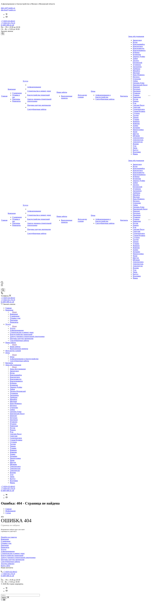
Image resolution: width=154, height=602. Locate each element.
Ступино (136, 113)
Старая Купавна (139, 111)
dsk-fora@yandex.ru (8, 10)
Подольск (136, 89)
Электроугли (138, 142)
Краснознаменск (139, 50)
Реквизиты (16, 101)
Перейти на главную (9, 537)
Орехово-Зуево (138, 83)
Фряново (136, 123)
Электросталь (138, 140)
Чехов (135, 132)
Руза (134, 103)
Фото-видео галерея (82, 96)
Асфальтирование (34, 87)
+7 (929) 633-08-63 (8, 21)
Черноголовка (138, 130)
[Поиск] (3, 33)
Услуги (25, 81)
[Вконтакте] (6, 14)
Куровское (137, 54)
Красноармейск (139, 44)
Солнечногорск (139, 109)
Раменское (137, 97)
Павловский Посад (140, 85)
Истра (135, 42)
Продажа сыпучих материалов (39, 105)
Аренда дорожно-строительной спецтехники (18, 557)
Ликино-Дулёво (139, 56)
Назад (14, 312)
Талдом (136, 115)
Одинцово (137, 79)
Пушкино (136, 93)
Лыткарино (137, 67)
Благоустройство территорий (38, 95)
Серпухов (136, 107)
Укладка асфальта (7, 564)
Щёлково (136, 136)
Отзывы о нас (6, 543)
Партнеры (16, 99)
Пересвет (136, 87)
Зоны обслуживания (136, 36)
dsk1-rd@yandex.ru (8, 8)
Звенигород (137, 40)
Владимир (137, 152)
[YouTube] (6, 17)
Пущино (136, 95)
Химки (135, 125)
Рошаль (136, 101)
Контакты (124, 96)
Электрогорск (138, 138)
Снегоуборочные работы (36, 109)
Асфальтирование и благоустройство (103, 96)
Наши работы (62, 92)
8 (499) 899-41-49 (7, 25)
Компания (12, 89)
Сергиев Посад (138, 105)
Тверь (135, 148)
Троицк (136, 117)
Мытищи (136, 73)
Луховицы (137, 65)
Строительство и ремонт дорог (39, 91)
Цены (93, 91)
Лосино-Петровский (137, 62)
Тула (134, 146)
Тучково (136, 119)
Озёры (135, 81)
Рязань (135, 154)
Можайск (136, 71)
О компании (17, 93)
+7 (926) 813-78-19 (8, 23)
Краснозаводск (138, 48)
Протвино (137, 91)
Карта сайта (5, 566)
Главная (4, 96)
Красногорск (138, 46)
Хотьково (136, 128)
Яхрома (136, 144)
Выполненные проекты (66, 97)
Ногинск (136, 77)
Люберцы (136, 69)
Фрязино (136, 121)
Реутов (135, 99)
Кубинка (136, 52)
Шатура (136, 134)
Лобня (135, 58)
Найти (4, 598)
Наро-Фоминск (139, 75)
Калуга (135, 150)
